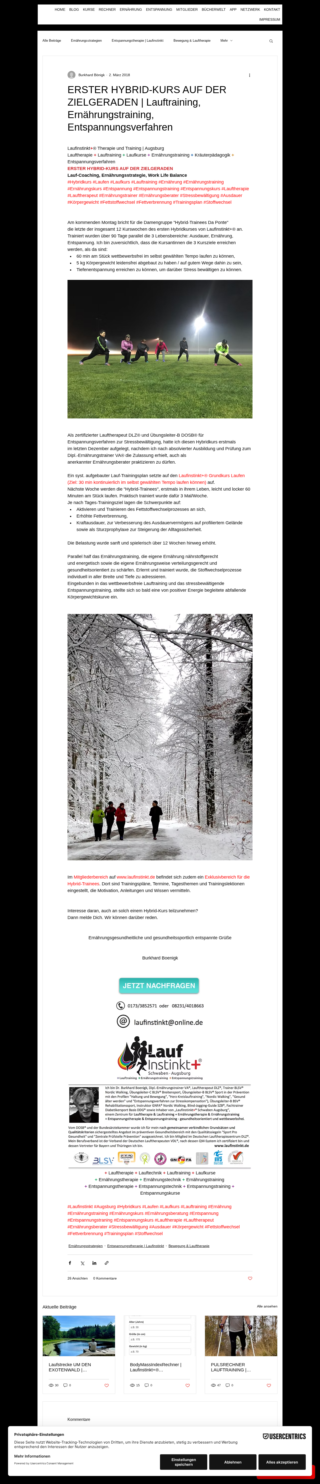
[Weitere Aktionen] (249, 75)
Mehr (224, 40)
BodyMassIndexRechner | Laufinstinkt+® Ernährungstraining (156, 1367)
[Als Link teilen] (106, 1263)
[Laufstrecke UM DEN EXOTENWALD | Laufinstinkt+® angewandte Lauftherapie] (79, 1336)
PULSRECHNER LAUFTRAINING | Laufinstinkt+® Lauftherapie (238, 1367)
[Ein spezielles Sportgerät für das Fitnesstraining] (241, 1336)
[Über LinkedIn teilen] (94, 1263)
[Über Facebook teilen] (70, 1263)
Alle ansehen (267, 1306)
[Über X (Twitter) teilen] (82, 1263)
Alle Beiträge (51, 40)
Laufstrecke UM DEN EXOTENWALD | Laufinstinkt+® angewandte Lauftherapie (76, 1367)
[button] (271, 41)
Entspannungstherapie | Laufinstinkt (138, 40)
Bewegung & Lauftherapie (192, 40)
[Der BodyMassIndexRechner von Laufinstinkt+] (160, 1336)
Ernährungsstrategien (86, 40)
